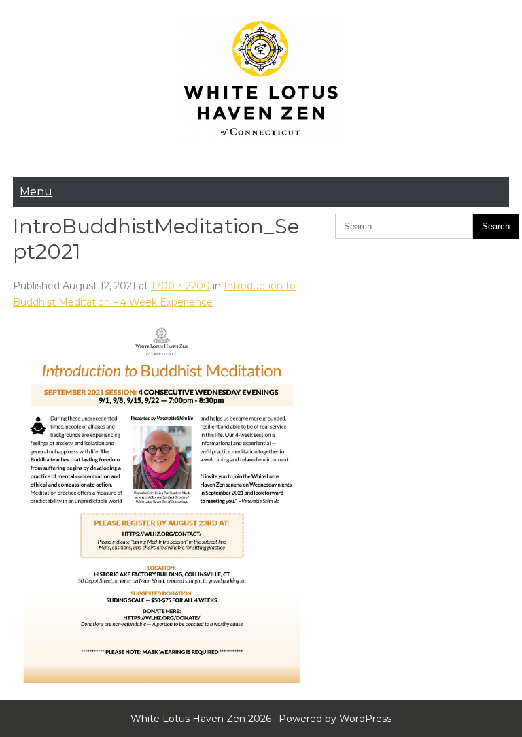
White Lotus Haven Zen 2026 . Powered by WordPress (261, 719)
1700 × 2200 (180, 286)
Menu (36, 191)
